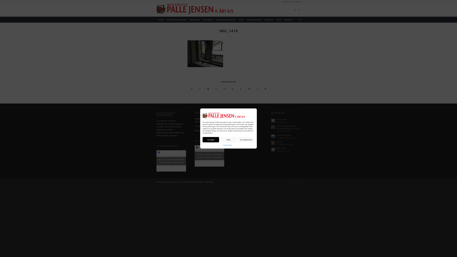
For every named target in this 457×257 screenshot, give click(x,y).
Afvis (229, 140)
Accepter (210, 140)
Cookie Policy (227, 145)
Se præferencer (246, 140)
